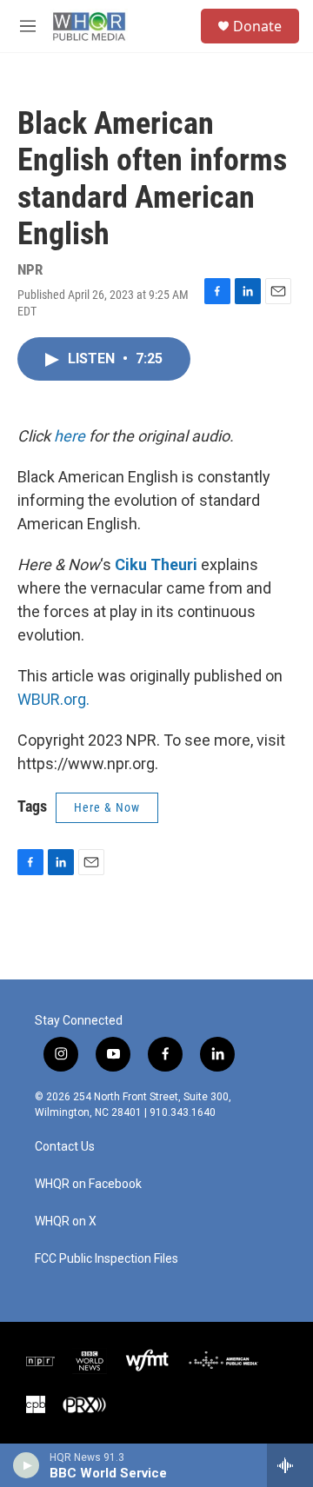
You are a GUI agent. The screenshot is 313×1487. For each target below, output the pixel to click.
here (69, 436)
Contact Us (65, 1146)
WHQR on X (66, 1221)
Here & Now (107, 807)
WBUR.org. (53, 699)
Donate (257, 26)
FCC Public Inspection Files (106, 1258)
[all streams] (290, 1465)
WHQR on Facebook (88, 1184)
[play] (26, 1465)
